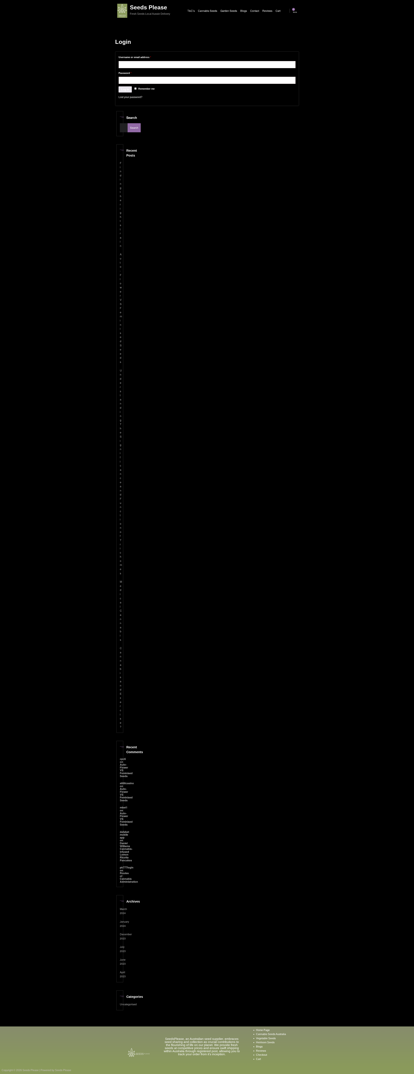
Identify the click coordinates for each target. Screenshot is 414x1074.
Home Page (263, 1030)
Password (130, 72)
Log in (125, 89)
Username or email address (140, 57)
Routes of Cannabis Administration (129, 877)
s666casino (127, 783)
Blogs (259, 1046)
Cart (259, 1059)
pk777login (126, 867)
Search (123, 119)
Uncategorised (128, 1004)
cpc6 (123, 759)
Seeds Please (148, 7)
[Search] (287, 11)
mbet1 (123, 807)
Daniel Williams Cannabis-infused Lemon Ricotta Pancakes (126, 851)
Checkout (261, 1054)
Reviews (261, 1050)
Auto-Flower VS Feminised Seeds (121, 308)
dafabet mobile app (124, 834)
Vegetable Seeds (266, 1038)
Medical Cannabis (121, 610)
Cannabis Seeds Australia (271, 1034)
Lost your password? (130, 97)
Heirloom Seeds (265, 1042)
